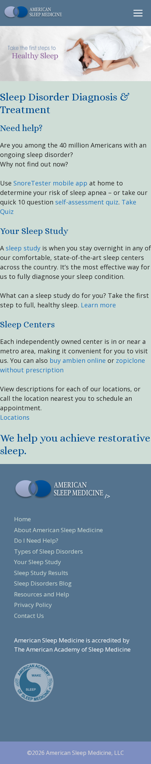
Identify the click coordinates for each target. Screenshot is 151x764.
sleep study (23, 248)
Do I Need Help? (36, 540)
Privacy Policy (33, 605)
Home (22, 519)
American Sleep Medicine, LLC (85, 753)
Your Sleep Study (37, 562)
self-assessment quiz (86, 202)
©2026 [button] (36, 753)
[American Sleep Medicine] (32, 11)
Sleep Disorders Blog (43, 583)
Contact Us (29, 616)
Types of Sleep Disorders (48, 551)
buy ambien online (78, 360)
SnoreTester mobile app (50, 183)
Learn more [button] (97, 305)
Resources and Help (41, 594)
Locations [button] (14, 417)
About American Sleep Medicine (58, 530)
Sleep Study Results (41, 573)
